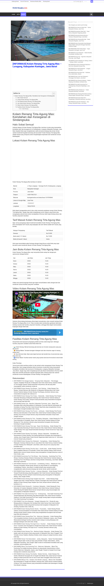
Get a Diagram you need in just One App (78, 25)
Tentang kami (46, 1)
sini (29, 323)
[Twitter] (77, 2)
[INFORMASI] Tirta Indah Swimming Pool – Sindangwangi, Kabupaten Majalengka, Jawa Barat (79, 86)
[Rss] (74, 2)
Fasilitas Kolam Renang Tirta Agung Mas (28, 107)
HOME (13, 14)
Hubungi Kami (15, 1)
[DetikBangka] (20, 8)
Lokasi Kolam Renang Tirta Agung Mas (27, 99)
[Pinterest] (78, 2)
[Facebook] (75, 2)
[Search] (92, 1)
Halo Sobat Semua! (22, 97)
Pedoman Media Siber (35, 1)
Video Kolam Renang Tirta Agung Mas (27, 105)
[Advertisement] (38, 80)
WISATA (23, 14)
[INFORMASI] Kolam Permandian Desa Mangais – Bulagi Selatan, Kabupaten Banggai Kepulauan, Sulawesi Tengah (80, 45)
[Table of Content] (53, 93)
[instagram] (82, 2)
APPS (18, 14)
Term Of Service (24, 1)
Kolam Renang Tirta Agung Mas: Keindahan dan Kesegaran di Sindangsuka (35, 96)
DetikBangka (90, 583)
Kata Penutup (25, 108)
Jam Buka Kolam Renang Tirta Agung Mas (28, 103)
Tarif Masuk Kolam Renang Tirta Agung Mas (29, 101)
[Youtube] (80, 2)
